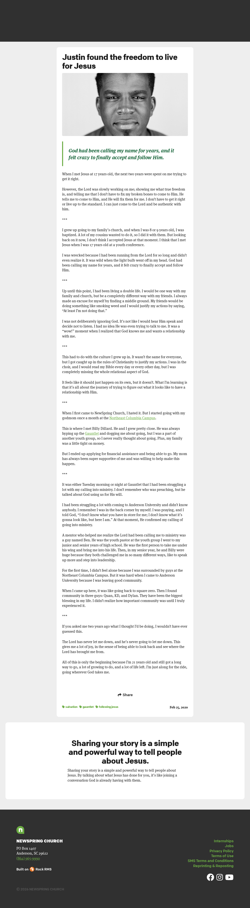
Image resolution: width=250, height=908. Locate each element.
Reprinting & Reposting (213, 866)
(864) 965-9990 (28, 858)
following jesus (108, 707)
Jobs (229, 846)
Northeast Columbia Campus (132, 418)
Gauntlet (92, 433)
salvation (71, 707)
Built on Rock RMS (34, 869)
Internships (224, 841)
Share (127, 695)
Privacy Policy (222, 851)
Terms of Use (222, 856)
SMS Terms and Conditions (211, 861)
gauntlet (88, 707)
